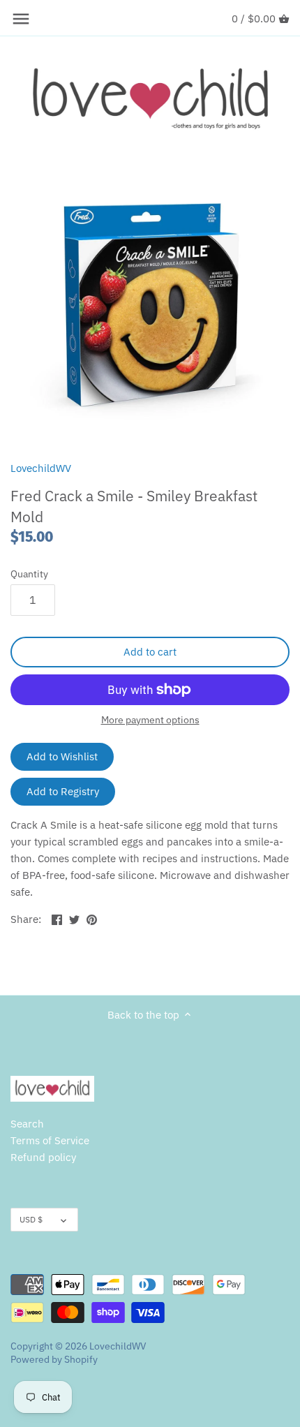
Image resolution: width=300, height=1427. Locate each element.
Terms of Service (49, 1140)
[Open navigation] (20, 18)
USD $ (31, 1219)
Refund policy (43, 1157)
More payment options (150, 720)
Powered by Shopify (54, 1359)
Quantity (29, 573)
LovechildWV (40, 468)
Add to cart (150, 651)
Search (27, 1123)
